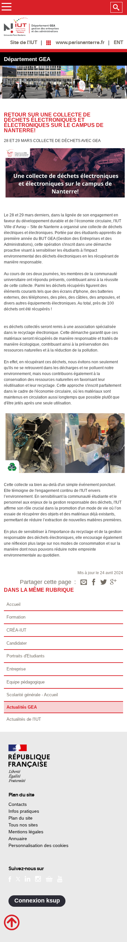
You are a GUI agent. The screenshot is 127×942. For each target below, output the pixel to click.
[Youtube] (59, 878)
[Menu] (6, 7)
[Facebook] (94, 582)
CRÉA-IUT (16, 630)
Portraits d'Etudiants (26, 655)
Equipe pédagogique (26, 682)
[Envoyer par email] (83, 582)
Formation (16, 617)
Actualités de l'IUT (24, 719)
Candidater (17, 643)
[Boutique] (49, 878)
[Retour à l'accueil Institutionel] (29, 763)
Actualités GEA (22, 707)
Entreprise (16, 669)
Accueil (14, 604)
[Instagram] (38, 878)
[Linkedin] (27, 878)
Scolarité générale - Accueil (32, 694)
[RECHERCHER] (116, 7)
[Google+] (113, 582)
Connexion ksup (37, 900)
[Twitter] (103, 582)
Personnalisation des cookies (38, 845)
